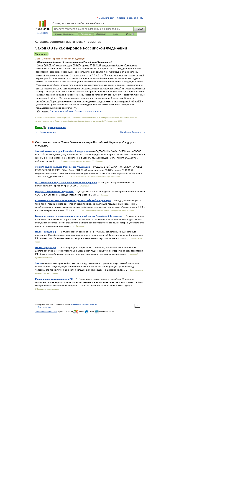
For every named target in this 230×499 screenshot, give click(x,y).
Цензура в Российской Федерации (54, 191)
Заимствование (48, 132)
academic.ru (42, 33)
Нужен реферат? (57, 127)
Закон (38, 263)
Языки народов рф (45, 231)
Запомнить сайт (107, 18)
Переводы (101, 34)
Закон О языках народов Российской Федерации (62, 151)
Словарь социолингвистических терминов (65, 34)
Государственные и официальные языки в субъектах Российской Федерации (78, 216)
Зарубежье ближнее (130, 132)
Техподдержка (76, 305)
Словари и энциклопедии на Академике (78, 23)
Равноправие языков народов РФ (54, 279)
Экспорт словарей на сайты (46, 312)
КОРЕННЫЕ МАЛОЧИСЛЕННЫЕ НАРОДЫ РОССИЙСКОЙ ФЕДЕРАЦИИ (73, 200)
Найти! (139, 29)
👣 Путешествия (44, 307)
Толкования (86, 34)
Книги (115, 34)
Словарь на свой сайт (127, 18)
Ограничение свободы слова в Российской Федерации (66, 182)
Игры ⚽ (130, 34)
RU (141, 18)
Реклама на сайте (89, 305)
